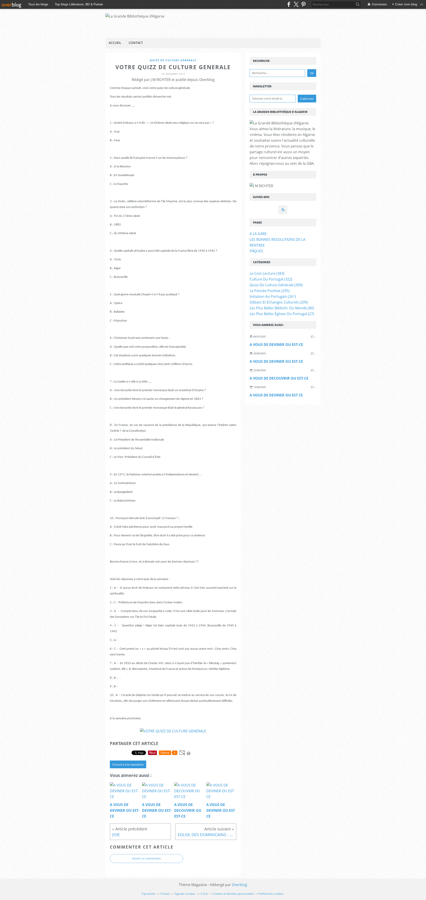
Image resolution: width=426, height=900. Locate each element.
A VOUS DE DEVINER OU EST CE (276, 395)
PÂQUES (256, 251)
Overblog (239, 884)
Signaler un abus (185, 894)
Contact (136, 43)
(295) (270, 290)
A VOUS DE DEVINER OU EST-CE (276, 344)
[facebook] (289, 4)
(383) (267, 273)
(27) (282, 313)
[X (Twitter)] (296, 4)
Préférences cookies (271, 894)
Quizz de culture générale (173, 60)
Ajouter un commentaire (146, 858)
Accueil (115, 43)
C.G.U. (204, 894)
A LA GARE (258, 233)
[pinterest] (303, 4)
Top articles (148, 894)
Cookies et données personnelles (233, 894)
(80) (282, 308)
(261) (273, 296)
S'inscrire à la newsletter (128, 765)
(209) (279, 302)
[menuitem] (114, 43)
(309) (276, 284)
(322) (271, 279)
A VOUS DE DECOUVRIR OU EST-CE (279, 378)
